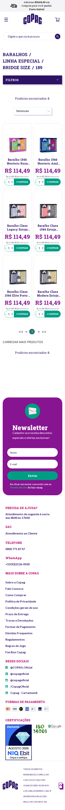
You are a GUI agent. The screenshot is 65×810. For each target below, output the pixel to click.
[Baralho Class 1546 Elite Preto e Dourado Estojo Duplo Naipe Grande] (17, 277)
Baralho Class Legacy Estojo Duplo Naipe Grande (17, 227)
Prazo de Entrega (17, 614)
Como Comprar (15, 595)
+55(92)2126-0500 (17, 564)
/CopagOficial (19, 686)
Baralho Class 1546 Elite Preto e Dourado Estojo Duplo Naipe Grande (17, 293)
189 (39, 67)
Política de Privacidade (20, 601)
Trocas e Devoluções (19, 620)
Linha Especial (21, 61)
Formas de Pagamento (20, 626)
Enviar (32, 475)
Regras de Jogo (15, 645)
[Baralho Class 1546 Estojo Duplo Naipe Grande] (48, 211)
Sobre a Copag (15, 582)
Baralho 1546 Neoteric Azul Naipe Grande (48, 161)
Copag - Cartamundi (23, 692)
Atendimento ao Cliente (21, 533)
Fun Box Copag (15, 652)
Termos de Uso (18, 487)
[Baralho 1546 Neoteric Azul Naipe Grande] (48, 145)
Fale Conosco (14, 588)
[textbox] (32, 36)
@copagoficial (19, 673)
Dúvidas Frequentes (18, 633)
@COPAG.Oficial (21, 667)
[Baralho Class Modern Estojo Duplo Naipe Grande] (48, 277)
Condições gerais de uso (21, 607)
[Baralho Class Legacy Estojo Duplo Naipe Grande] (17, 211)
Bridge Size (16, 67)
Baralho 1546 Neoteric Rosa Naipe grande (17, 161)
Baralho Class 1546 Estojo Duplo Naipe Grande (48, 227)
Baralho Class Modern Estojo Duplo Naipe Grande (47, 293)
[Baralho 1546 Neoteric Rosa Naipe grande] (17, 145)
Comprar (22, 182)
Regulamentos (15, 639)
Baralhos (15, 54)
